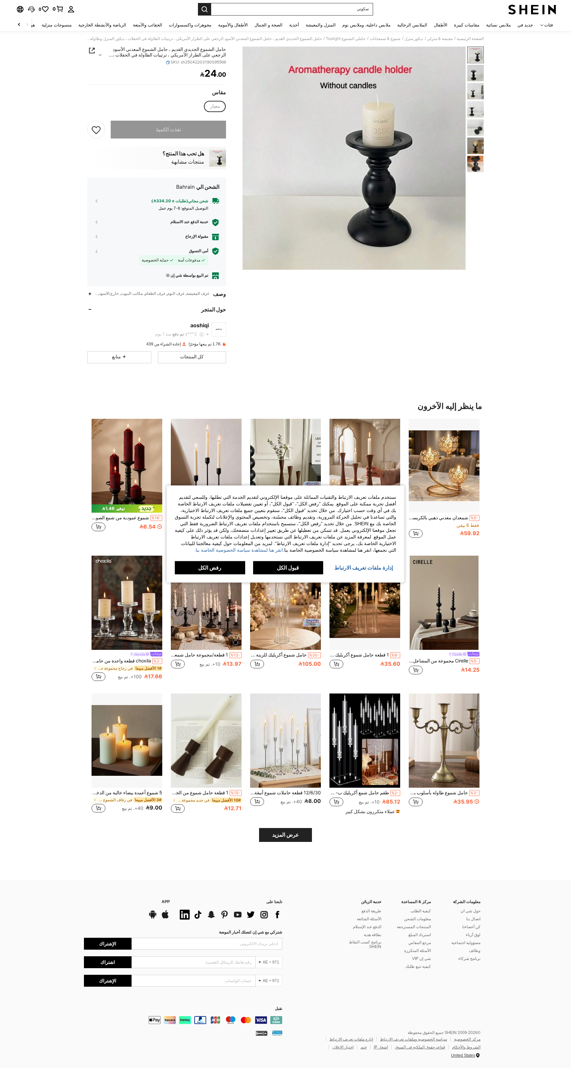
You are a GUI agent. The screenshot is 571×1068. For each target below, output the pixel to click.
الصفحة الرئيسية (470, 38)
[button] (31, 9)
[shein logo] (532, 9)
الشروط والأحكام (466, 1047)
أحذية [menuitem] (294, 24)
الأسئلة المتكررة (417, 950)
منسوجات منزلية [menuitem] (57, 24)
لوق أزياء (473, 934)
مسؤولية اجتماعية (465, 942)
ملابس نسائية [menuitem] (498, 24)
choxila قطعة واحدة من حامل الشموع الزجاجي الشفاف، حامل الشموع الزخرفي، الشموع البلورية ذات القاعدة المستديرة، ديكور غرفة (126, 660)
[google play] (152, 917)
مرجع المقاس (419, 942)
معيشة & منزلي (440, 38)
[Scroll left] (27, 25)
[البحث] (204, 9)
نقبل (278, 1009)
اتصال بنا (473, 919)
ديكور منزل (413, 38)
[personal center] (71, 9)
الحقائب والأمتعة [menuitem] (147, 24)
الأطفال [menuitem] (440, 24)
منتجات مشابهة (187, 162)
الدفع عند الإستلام (367, 927)
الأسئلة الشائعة (369, 919)
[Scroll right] (19, 25)
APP (166, 902)
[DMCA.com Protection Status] (261, 1033)
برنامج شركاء (469, 958)
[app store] (165, 917)
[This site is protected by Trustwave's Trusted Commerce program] (277, 1033)
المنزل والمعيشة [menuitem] (321, 24)
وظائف (474, 950)
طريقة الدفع (371, 911)
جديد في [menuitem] (525, 24)
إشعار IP (381, 1047)
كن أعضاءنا (471, 927)
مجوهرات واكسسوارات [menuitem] (190, 24)
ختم (364, 1047)
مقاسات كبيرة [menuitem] (466, 24)
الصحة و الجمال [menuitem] (268, 24)
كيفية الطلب (420, 911)
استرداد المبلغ (419, 934)
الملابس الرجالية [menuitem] (412, 24)
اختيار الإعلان (343, 1047)
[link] (58, 9)
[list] (229, 915)
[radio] (215, 106)
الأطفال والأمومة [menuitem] (233, 24)
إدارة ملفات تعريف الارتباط (351, 1039)
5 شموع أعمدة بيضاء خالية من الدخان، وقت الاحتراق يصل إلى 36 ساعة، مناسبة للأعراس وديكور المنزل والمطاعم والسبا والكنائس (127, 792)
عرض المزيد (285, 835)
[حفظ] (96, 129)
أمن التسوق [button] (198, 251)
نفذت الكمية (168, 130)
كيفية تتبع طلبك (418, 966)
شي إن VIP (421, 958)
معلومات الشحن (417, 919)
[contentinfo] (183, 1020)
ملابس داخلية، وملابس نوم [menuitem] (366, 24)
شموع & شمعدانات (384, 38)
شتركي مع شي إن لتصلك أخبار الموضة (250, 932)
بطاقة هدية (372, 934)
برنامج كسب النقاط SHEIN (365, 944)
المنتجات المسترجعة (414, 927)
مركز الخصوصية (467, 1039)
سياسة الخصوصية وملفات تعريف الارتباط (413, 1039)
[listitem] (444, 482)
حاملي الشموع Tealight (345, 38)
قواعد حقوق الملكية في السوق (420, 1047)
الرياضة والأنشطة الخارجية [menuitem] (102, 24)
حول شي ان (470, 911)
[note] (127, 508)
